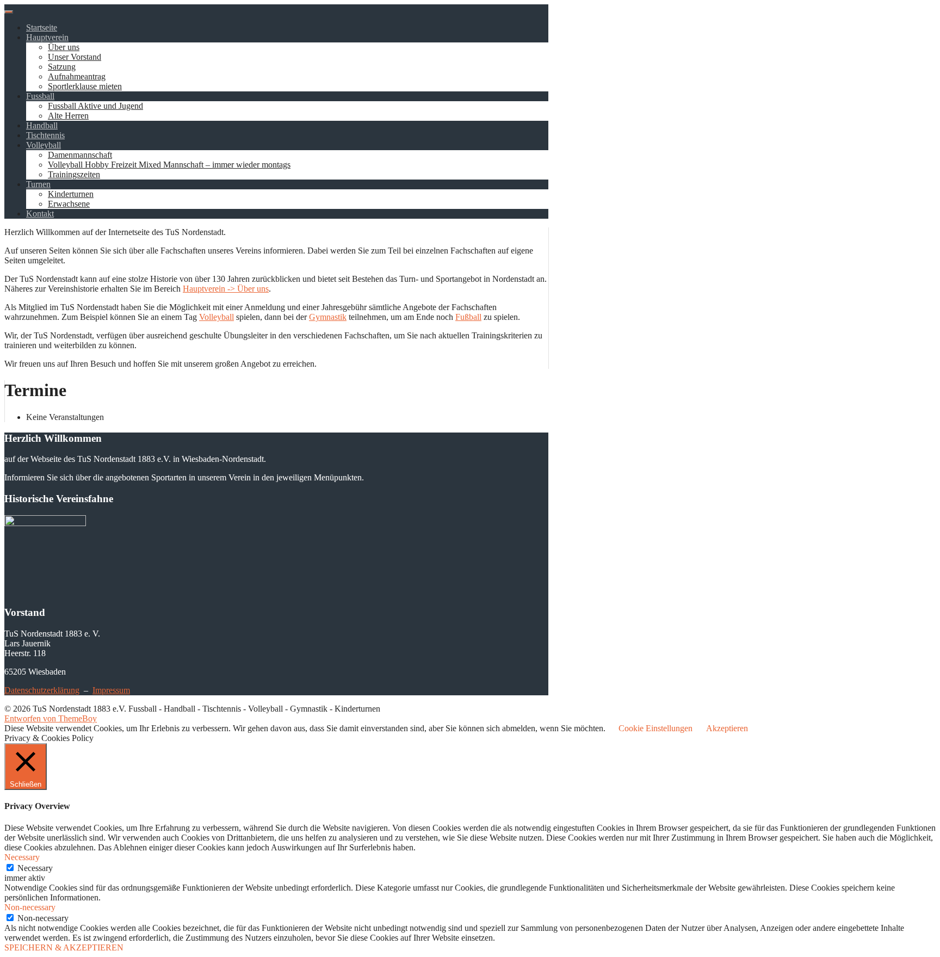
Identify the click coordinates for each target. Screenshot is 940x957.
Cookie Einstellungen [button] (655, 728)
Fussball (40, 96)
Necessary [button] (22, 857)
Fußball (468, 317)
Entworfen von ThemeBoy (50, 718)
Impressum (111, 690)
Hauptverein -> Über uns (226, 288)
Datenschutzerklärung (41, 690)
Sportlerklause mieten (85, 86)
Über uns (63, 47)
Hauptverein (47, 37)
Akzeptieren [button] (727, 728)
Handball (42, 125)
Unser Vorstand (74, 56)
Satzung (62, 66)
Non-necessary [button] (29, 907)
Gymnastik (328, 317)
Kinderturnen (71, 194)
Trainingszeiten (74, 174)
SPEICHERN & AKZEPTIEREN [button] (63, 947)
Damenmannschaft (80, 154)
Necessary (35, 868)
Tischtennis (45, 135)
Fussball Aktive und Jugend (95, 105)
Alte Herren (68, 115)
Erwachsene (69, 203)
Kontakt (40, 213)
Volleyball (43, 145)
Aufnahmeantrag (77, 76)
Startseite (41, 27)
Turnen (38, 184)
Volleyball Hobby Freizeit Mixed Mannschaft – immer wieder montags (169, 164)
